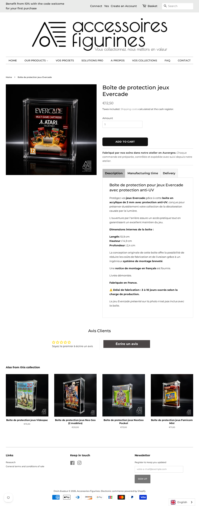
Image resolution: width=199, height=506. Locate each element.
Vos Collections (144, 60)
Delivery (169, 173)
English (182, 502)
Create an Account (124, 6)
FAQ (167, 60)
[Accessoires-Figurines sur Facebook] (72, 463)
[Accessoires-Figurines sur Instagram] (79, 463)
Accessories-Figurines (88, 491)
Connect (96, 6)
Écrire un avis (127, 344)
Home (13, 60)
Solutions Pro (92, 60)
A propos (118, 60)
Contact (184, 60)
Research (11, 462)
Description (114, 173)
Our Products (35, 60)
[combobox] (182, 502)
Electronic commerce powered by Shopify (123, 491)
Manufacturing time (142, 173)
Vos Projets (65, 60)
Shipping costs (129, 109)
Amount (107, 118)
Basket (152, 6)
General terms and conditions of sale (25, 466)
